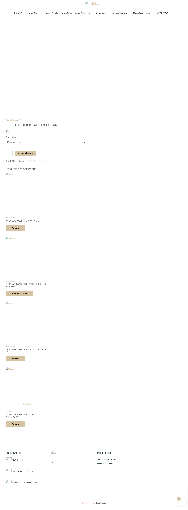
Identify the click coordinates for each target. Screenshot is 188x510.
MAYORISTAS (162, 13)
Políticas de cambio (105, 463)
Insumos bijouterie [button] (119, 13)
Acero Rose (67, 13)
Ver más (15, 228)
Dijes (20, 120)
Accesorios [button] (100, 13)
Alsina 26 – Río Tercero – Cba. (25, 483)
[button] (173, 13)
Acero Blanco (11, 120)
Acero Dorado (52, 13)
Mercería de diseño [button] (141, 13)
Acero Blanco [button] (34, 13)
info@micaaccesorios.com (23, 471)
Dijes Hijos (11, 137)
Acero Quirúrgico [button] (82, 13)
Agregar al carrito (25, 153)
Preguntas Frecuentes (106, 459)
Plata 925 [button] (18, 13)
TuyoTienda (101, 503)
